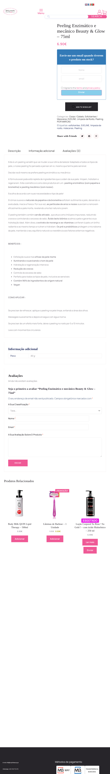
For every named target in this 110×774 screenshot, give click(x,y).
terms (79, 87)
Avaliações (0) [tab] (72, 151)
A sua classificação (19, 404)
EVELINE (72, 119)
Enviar (81, 92)
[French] (89, 4)
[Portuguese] (92, 4)
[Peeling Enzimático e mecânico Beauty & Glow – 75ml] (82, 136)
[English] (86, 4)
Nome (12, 418)
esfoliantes (74, 125)
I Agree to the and (81, 87)
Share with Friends (67, 136)
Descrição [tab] (14, 151)
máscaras (68, 128)
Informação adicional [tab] (42, 151)
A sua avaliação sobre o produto (25, 434)
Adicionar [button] (20, 538)
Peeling (99, 119)
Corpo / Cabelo (76, 116)
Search (96, 16)
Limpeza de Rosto (85, 119)
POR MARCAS (64, 121)
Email (11, 427)
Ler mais (90, 542)
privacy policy (93, 87)
